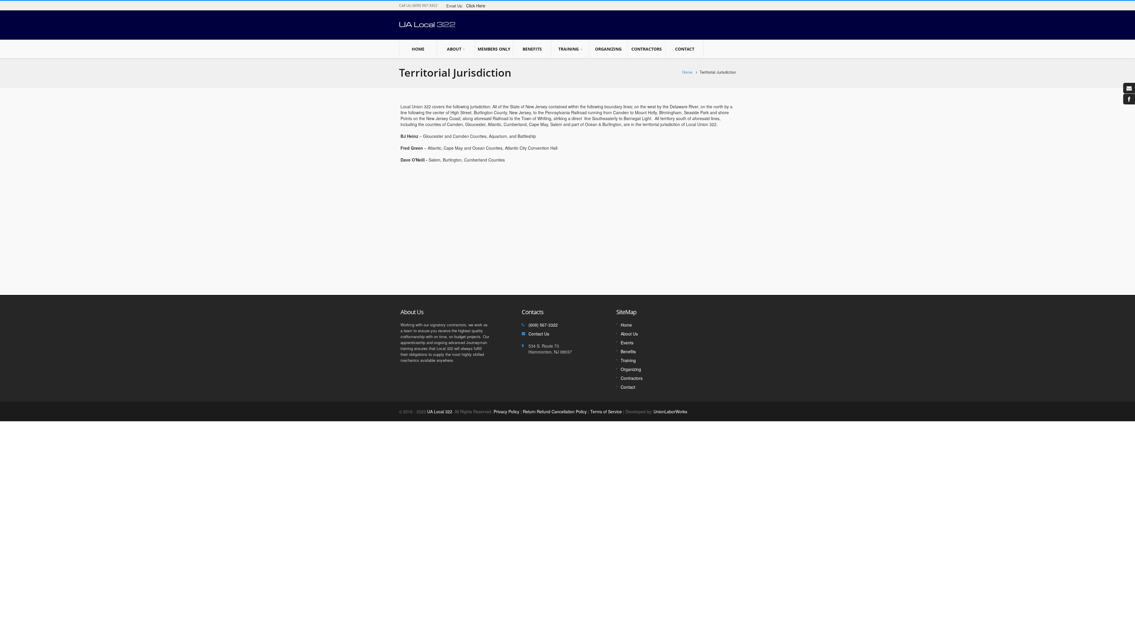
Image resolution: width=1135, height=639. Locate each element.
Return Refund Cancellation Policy (555, 411)
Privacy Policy (506, 411)
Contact (684, 49)
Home (418, 49)
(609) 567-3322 (424, 5)
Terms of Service (606, 411)
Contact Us (538, 334)
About (454, 49)
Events (627, 343)
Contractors (646, 49)
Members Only (494, 49)
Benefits (532, 49)
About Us (629, 334)
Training (568, 49)
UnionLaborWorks (669, 411)
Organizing (608, 49)
